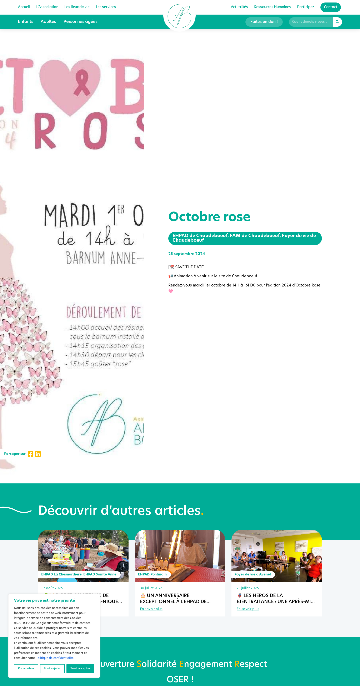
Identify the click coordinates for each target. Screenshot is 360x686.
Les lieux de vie (76, 7)
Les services (106, 7)
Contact (330, 7)
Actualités (239, 7)
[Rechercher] (337, 22)
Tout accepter (80, 668)
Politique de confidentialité (55, 658)
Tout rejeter (52, 668)
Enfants (25, 22)
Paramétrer (26, 668)
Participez (305, 7)
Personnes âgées (81, 22)
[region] (54, 636)
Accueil (24, 7)
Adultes (48, 22)
